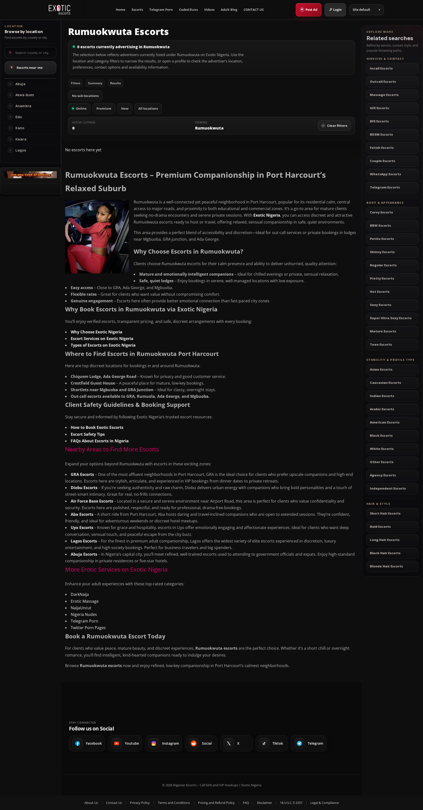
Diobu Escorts (84, 487)
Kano (19, 128)
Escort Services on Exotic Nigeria (102, 338)
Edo (18, 117)
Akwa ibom (24, 95)
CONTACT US (254, 10)
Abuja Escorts (84, 554)
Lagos (20, 150)
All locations (148, 108)
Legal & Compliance (324, 802)
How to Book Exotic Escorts (97, 427)
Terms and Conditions (174, 802)
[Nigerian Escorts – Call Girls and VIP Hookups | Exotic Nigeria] (59, 10)
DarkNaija (80, 594)
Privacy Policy (140, 802)
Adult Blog (229, 10)
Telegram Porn (161, 10)
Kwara (20, 139)
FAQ (246, 802)
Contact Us (114, 802)
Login (337, 9)
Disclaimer (264, 802)
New (125, 108)
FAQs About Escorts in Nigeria (100, 441)
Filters (75, 83)
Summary (95, 83)
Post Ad (309, 9)
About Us (91, 802)
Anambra (23, 106)
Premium (103, 108)
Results (115, 83)
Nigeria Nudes (84, 614)
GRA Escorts (82, 474)
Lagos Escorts (84, 541)
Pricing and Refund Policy (216, 802)
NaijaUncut (81, 607)
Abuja (20, 84)
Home (120, 10)
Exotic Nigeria (266, 215)
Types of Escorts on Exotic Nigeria (103, 345)
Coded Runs (188, 10)
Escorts (137, 10)
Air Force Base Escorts (92, 501)
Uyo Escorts (82, 527)
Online (81, 108)
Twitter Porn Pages (88, 627)
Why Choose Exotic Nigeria (96, 332)
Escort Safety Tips (88, 434)
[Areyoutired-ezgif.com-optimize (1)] (30, 176)
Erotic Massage (85, 601)
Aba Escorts (82, 514)
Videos (209, 10)
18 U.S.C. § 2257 (291, 802)
